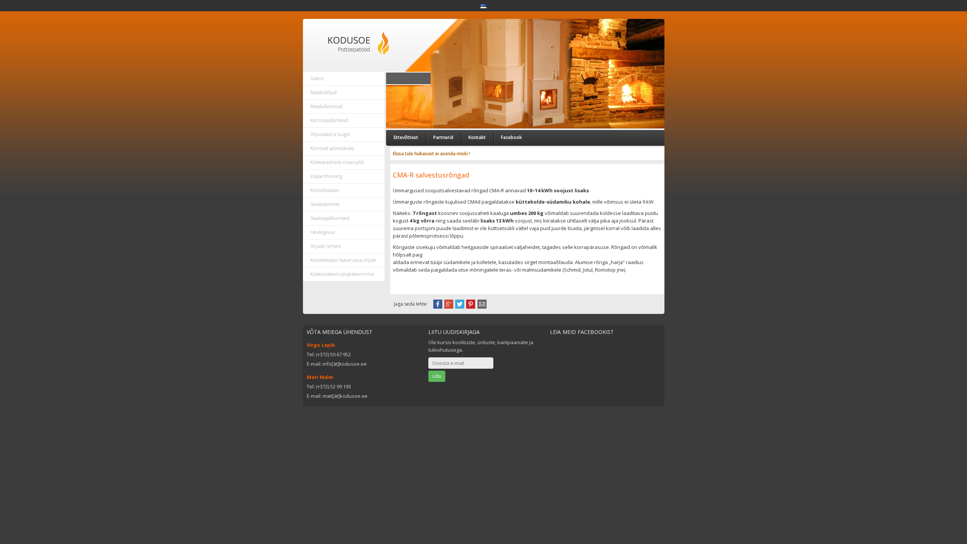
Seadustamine (325, 204)
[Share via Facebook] (437, 303)
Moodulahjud (323, 92)
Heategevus (322, 232)
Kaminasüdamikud (329, 120)
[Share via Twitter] (459, 303)
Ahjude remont (325, 246)
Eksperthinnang (326, 176)
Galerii (317, 78)
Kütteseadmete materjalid (337, 162)
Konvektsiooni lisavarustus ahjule (343, 260)
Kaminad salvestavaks (332, 148)
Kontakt (477, 137)
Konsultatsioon (324, 190)
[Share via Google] (448, 303)
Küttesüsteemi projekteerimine (342, 274)
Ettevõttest (406, 137)
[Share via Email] (482, 303)
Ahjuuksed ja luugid (330, 134)
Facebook (511, 137)
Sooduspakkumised (329, 218)
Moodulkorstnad (326, 106)
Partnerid (443, 137)
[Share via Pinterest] (470, 303)
